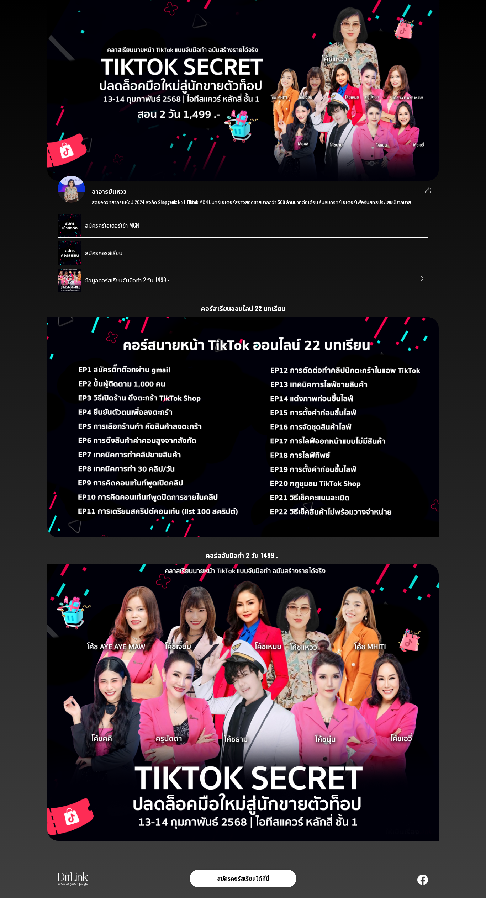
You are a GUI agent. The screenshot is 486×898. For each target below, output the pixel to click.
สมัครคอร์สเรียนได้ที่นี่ (243, 878)
